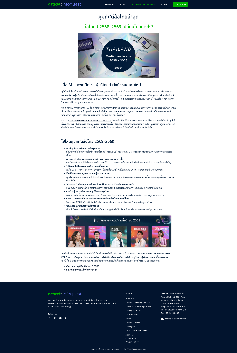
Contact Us (131, 338)
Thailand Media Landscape (143, 4)
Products (109, 4)
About (164, 4)
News (122, 4)
